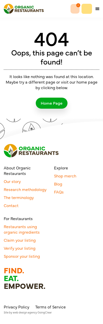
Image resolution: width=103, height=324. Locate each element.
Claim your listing (20, 240)
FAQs (59, 192)
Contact (11, 205)
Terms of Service (50, 306)
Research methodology (25, 189)
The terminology (19, 197)
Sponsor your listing (22, 256)
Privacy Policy (16, 306)
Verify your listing (20, 248)
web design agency (25, 312)
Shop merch (65, 175)
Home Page (51, 103)
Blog (58, 183)
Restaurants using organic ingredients (22, 229)
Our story (12, 181)
